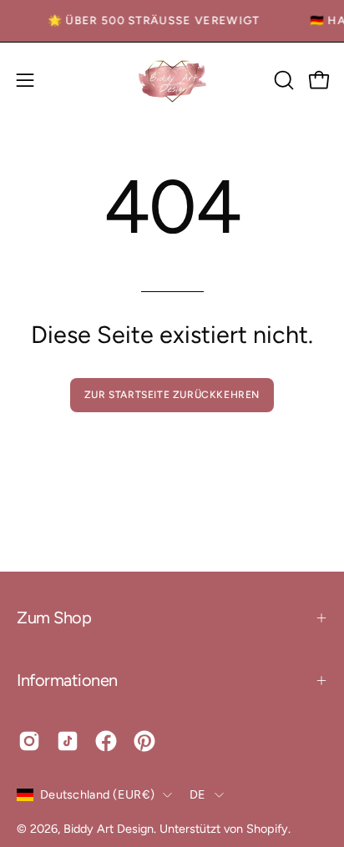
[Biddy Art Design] (172, 80)
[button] (282, 80)
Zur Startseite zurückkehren (172, 395)
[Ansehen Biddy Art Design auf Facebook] (106, 741)
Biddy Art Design (108, 828)
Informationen (67, 680)
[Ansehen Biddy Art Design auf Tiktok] (67, 741)
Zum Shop (54, 618)
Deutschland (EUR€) (97, 794)
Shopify (267, 828)
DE (198, 794)
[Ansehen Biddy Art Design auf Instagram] (29, 741)
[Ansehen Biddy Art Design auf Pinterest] (144, 741)
